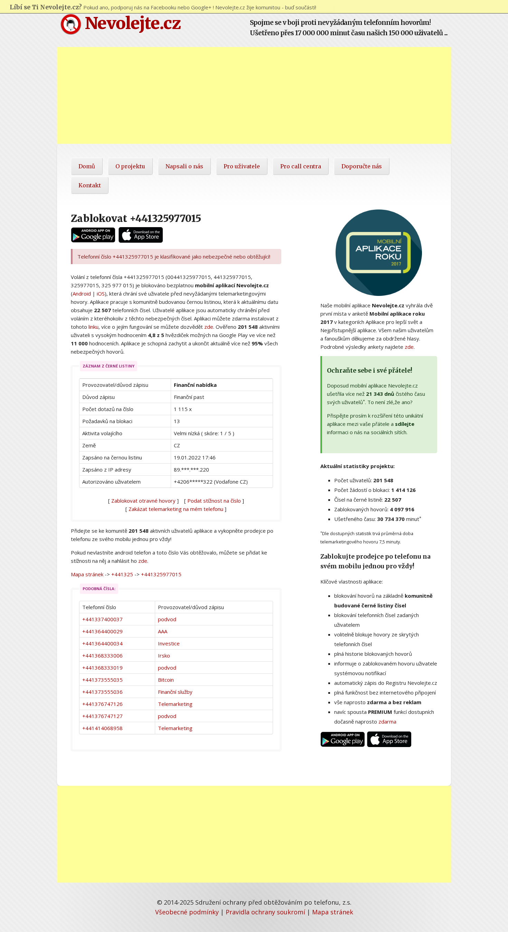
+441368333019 (102, 667)
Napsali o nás (184, 166)
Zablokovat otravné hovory (143, 500)
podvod (167, 619)
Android (82, 293)
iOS (101, 293)
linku (93, 326)
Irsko (164, 655)
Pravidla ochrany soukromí (265, 912)
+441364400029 (102, 631)
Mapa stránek (87, 574)
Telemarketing (175, 703)
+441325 (122, 574)
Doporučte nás (361, 166)
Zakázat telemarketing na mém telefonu (176, 508)
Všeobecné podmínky (187, 912)
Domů (86, 166)
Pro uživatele (242, 166)
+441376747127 (102, 715)
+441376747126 (102, 703)
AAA (162, 631)
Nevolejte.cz (131, 23)
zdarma (387, 721)
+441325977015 (161, 574)
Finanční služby (175, 691)
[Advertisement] (254, 95)
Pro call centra (300, 166)
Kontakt (89, 185)
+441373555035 (102, 679)
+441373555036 (102, 691)
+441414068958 (102, 728)
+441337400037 (102, 619)
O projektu (130, 166)
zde (208, 326)
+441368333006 (102, 655)
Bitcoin (166, 679)
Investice (169, 643)
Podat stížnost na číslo (214, 500)
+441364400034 (102, 643)
